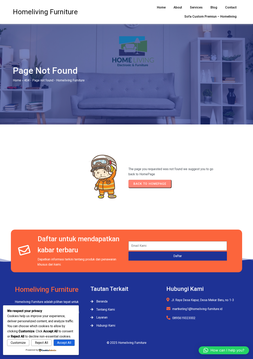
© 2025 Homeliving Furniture (126, 343)
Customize (18, 343)
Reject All (41, 343)
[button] (224, 350)
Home (17, 80)
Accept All (64, 343)
